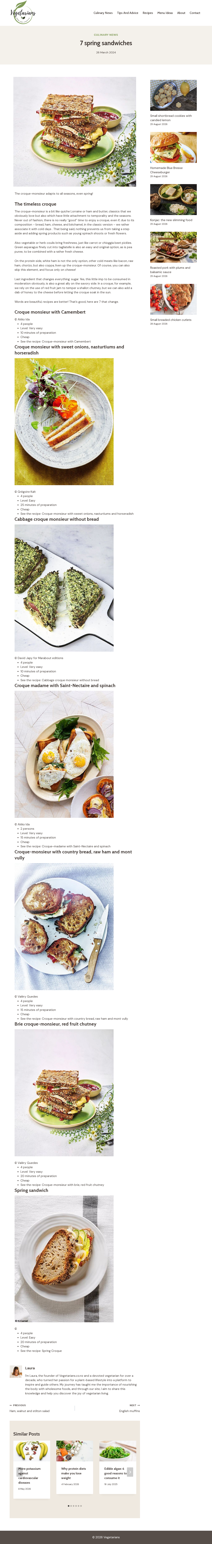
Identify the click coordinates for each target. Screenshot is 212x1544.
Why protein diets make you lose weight (73, 1473)
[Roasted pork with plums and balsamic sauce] (176, 247)
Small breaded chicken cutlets (171, 320)
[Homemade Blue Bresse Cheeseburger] (176, 147)
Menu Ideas (165, 13)
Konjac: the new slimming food (171, 220)
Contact (195, 13)
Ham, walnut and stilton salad (30, 1408)
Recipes (148, 13)
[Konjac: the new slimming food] (176, 199)
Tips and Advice (127, 13)
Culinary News (103, 13)
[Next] (130, 1472)
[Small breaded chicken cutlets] (176, 299)
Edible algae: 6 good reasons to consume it (115, 1473)
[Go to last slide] (19, 1472)
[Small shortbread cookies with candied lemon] (176, 95)
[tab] (68, 1506)
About (181, 13)
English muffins (129, 1408)
